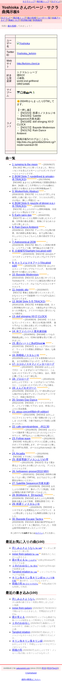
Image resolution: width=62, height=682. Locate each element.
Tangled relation (24, 571)
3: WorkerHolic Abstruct (25, 191)
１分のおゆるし (25, 565)
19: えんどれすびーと (24, 388)
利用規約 (37, 20)
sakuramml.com (23, 668)
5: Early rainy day (22, 215)
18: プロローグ (20, 379)
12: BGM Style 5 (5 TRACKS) (28, 301)
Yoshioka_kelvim (26, 53)
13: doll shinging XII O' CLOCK (29, 316)
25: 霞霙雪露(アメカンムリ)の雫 (30, 459)
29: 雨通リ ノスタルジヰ (26, 504)
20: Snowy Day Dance (24, 399)
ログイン (56, 1)
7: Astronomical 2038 (24, 242)
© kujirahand (31, 673)
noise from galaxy (25, 554)
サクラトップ (29, 1)
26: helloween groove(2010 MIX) (30, 471)
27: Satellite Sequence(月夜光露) (30, 483)
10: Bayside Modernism (25, 274)
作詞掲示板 (26, 20)
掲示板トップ (43, 1)
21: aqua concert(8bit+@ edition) (30, 411)
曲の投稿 (32, 18)
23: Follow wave (21, 438)
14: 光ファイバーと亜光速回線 (29, 331)
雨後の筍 (25, 583)
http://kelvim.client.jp (28, 63)
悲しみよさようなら (27, 548)
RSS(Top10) (53, 668)
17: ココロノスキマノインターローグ (33, 364)
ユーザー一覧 (44, 18)
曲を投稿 (12, 26)
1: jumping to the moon (25, 164)
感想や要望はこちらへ (31, 679)
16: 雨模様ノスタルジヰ (25, 355)
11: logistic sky (20, 289)
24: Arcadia (18, 453)
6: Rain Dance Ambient (25, 227)
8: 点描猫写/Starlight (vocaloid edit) (32, 250)
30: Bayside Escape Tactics (27, 519)
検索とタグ (14, 20)
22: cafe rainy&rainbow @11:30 (30, 426)
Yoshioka (24, 43)
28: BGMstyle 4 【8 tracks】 (28, 495)
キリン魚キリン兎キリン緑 (27, 641)
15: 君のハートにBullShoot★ (28, 343)
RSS (44, 668)
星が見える (24, 560)
